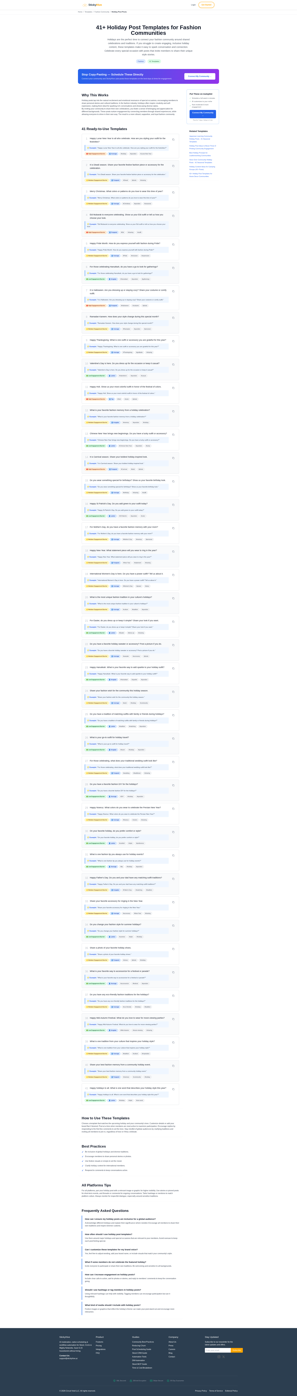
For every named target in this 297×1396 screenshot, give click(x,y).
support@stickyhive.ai (68, 1358)
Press (171, 1346)
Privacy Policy (201, 1391)
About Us (172, 1342)
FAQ (98, 1353)
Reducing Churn (139, 1346)
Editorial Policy (231, 1391)
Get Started (206, 5)
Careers (172, 1349)
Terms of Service (216, 1391)
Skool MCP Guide (139, 1364)
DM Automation (138, 1360)
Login (193, 5)
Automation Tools (139, 1357)
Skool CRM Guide (139, 1353)
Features (99, 1342)
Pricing (99, 1346)
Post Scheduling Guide (141, 1349)
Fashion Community (102, 12)
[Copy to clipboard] (173, 139)
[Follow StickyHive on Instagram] (219, 1356)
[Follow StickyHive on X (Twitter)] (223, 1356)
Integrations (100, 1349)
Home (80, 12)
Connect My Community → (200, 76)
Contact (172, 1357)
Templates (88, 12)
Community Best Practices (143, 1342)
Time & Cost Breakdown (142, 1368)
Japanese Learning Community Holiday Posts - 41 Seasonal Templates (200, 139)
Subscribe (237, 1350)
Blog (170, 1353)
